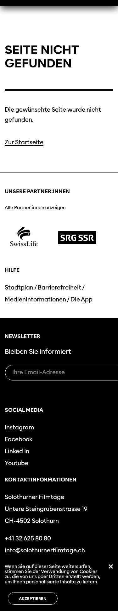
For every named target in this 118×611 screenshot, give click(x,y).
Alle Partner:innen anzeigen (35, 207)
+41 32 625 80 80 (28, 538)
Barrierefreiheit (59, 287)
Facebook (18, 439)
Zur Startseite (24, 142)
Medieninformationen (35, 299)
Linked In (17, 451)
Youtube (16, 463)
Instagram (19, 427)
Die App (81, 299)
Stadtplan (19, 287)
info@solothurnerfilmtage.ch (45, 550)
